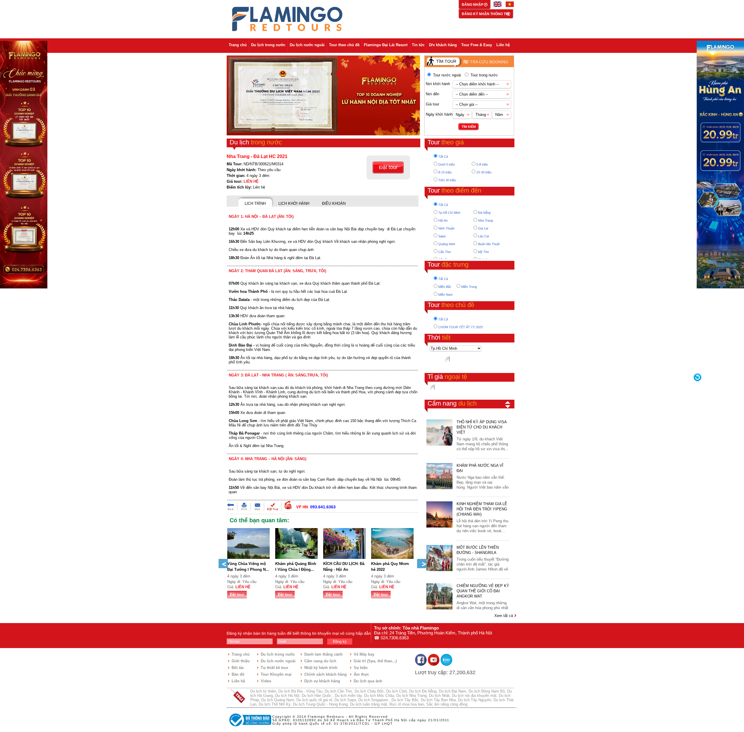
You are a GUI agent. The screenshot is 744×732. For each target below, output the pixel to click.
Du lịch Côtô (396, 691)
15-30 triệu (483, 172)
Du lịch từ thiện (263, 691)
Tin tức (418, 45)
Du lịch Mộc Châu (379, 695)
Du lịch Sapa (345, 700)
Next (421, 563)
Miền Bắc (444, 286)
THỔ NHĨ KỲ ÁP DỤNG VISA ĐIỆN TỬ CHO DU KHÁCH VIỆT (482, 427)
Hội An (443, 220)
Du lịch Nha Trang (411, 695)
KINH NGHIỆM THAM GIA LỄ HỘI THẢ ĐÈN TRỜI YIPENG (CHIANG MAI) (482, 509)
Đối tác (238, 667)
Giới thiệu (241, 661)
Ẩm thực (361, 674)
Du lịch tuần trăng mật (368, 704)
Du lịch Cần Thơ (338, 691)
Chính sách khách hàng (325, 674)
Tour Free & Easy (476, 45)
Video (266, 681)
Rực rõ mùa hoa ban (406, 704)
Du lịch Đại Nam (452, 691)
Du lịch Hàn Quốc (317, 695)
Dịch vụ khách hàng (322, 681)
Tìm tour (446, 61)
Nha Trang (485, 220)
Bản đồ (238, 674)
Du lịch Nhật (439, 695)
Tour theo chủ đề (344, 45)
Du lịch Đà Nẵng (423, 691)
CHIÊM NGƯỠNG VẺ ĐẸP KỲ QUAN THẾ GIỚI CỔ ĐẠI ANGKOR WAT (483, 591)
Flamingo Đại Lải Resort (385, 45)
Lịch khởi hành (293, 203)
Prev (223, 563)
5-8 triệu (482, 164)
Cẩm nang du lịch (320, 661)
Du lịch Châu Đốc (369, 691)
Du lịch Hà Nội (287, 695)
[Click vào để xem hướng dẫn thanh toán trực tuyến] (249, 727)
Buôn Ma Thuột (489, 244)
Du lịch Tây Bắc (405, 700)
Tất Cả (443, 156)
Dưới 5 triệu (446, 164)
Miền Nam (445, 294)
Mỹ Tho (483, 252)
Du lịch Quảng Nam (277, 700)
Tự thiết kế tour (274, 667)
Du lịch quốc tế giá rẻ (314, 700)
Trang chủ (238, 45)
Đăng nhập (473, 5)
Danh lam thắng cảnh (323, 654)
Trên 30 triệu (447, 180)
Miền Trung (469, 286)
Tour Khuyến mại (276, 674)
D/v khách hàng (443, 45)
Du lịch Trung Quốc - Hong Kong (320, 704)
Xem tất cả (504, 615)
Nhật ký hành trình (320, 667)
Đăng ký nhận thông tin (485, 14)
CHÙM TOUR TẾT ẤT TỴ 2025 (460, 327)
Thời (439, 337)
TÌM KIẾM (469, 126)
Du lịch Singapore (373, 700)
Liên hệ (503, 45)
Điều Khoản (334, 203)
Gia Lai (483, 228)
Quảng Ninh (446, 244)
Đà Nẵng (484, 212)
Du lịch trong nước (268, 45)
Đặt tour (388, 167)
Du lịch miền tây (348, 695)
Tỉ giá (447, 376)
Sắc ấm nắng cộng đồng (446, 704)
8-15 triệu (445, 172)
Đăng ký (340, 641)
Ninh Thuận (446, 228)
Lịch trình (255, 203)
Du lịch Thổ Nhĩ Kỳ (275, 704)
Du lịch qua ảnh (368, 681)
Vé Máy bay (364, 654)
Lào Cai (483, 236)
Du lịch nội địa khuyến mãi (474, 695)
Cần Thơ (444, 252)
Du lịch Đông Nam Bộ (486, 691)
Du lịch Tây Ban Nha (438, 700)
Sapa (442, 236)
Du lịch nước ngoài (307, 45)
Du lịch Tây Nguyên (474, 700)
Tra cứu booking (489, 62)
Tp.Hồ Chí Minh (449, 212)
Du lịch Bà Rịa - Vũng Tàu (300, 691)
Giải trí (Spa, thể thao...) (375, 661)
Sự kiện (361, 667)
